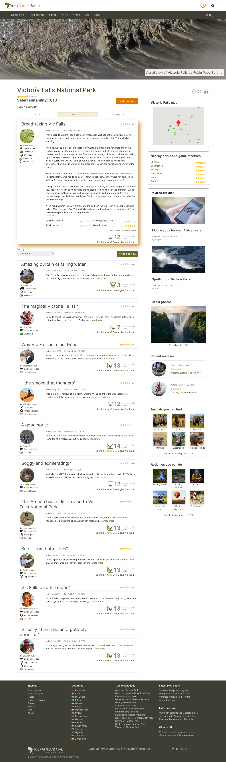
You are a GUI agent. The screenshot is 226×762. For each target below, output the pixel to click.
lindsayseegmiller (30, 608)
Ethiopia (79, 700)
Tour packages (35, 693)
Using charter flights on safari (174, 693)
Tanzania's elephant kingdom (173, 690)
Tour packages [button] (36, 14)
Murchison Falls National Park (130, 714)
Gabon (78, 703)
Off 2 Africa (27, 327)
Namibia (79, 719)
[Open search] (212, 5)
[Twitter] (177, 748)
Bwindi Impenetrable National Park (132, 693)
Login (209, 14)
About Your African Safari (102, 748)
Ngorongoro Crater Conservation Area (134, 717)
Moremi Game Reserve (126, 711)
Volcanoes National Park (127, 727)
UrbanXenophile (30, 528)
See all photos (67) (178, 345)
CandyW (26, 446)
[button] (133, 124)
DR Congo (80, 696)
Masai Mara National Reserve (130, 708)
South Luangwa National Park (130, 724)
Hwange (155, 169)
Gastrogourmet (29, 570)
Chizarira (155, 162)
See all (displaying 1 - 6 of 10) (179, 453)
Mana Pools (156, 173)
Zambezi (155, 181)
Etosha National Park (125, 696)
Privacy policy (130, 748)
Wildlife (76, 14)
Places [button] (52, 14)
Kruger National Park (125, 705)
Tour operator (30, 288)
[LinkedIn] (184, 748)
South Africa (81, 725)
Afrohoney (27, 285)
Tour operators (35, 690)
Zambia (79, 735)
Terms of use (145, 748)
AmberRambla (29, 484)
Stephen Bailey (29, 656)
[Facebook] (173, 748)
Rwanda (79, 722)
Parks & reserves (36, 700)
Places (31, 696)
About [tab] (37, 114)
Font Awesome (186, 735)
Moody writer (28, 145)
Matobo (154, 177)
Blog (87, 14)
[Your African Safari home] (54, 750)
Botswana (80, 690)
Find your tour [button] (127, 101)
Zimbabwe (80, 738)
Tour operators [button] (17, 14)
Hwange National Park (126, 702)
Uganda (79, 732)
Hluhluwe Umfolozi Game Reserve (132, 699)
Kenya (78, 706)
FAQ (118, 748)
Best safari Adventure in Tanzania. (176, 719)
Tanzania (79, 729)
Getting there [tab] (118, 114)
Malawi (78, 713)
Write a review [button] (127, 253)
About (97, 14)
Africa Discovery (30, 404)
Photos (64, 14)
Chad (78, 693)
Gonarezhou (157, 165)
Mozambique (81, 716)
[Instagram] (181, 748)
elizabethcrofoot (30, 366)
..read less (51, 215)
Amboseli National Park (127, 690)
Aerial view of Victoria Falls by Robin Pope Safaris (184, 72)
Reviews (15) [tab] (77, 114)
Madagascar (81, 709)
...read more (100, 278)
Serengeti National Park (127, 721)
